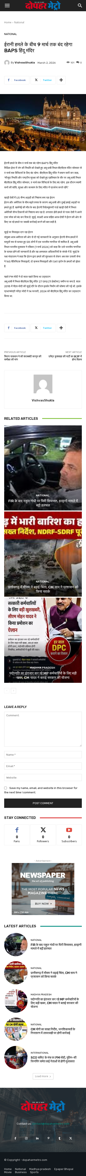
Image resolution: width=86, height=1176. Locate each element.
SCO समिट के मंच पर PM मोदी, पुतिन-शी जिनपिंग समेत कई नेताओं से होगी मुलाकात (53, 1059)
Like (17, 827)
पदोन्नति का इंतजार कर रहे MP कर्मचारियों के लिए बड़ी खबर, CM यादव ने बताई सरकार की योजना (43, 675)
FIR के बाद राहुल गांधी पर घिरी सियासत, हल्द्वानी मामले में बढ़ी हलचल (43, 503)
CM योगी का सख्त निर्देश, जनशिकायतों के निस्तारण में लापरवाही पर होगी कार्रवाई (53, 1031)
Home (7, 22)
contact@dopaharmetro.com (50, 1123)
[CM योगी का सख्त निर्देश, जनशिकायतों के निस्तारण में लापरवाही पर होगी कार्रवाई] (16, 1029)
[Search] (80, 5)
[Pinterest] (48, 1138)
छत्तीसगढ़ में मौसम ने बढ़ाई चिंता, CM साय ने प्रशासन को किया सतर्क (43, 589)
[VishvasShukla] (7, 62)
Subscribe (69, 827)
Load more (41, 1076)
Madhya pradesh (42, 667)
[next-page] (13, 690)
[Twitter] (71, 1138)
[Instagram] (26, 1138)
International (40, 1053)
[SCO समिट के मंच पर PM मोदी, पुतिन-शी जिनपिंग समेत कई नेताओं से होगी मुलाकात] (16, 1057)
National (19, 22)
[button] (7, 5)
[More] (61, 80)
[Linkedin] (37, 1138)
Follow (43, 827)
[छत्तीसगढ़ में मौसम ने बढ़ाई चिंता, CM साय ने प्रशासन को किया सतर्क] (43, 554)
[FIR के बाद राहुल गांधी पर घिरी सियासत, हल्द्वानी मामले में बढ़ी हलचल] (43, 467)
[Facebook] (15, 1138)
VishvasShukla (25, 62)
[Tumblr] (60, 1138)
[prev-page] (6, 690)
